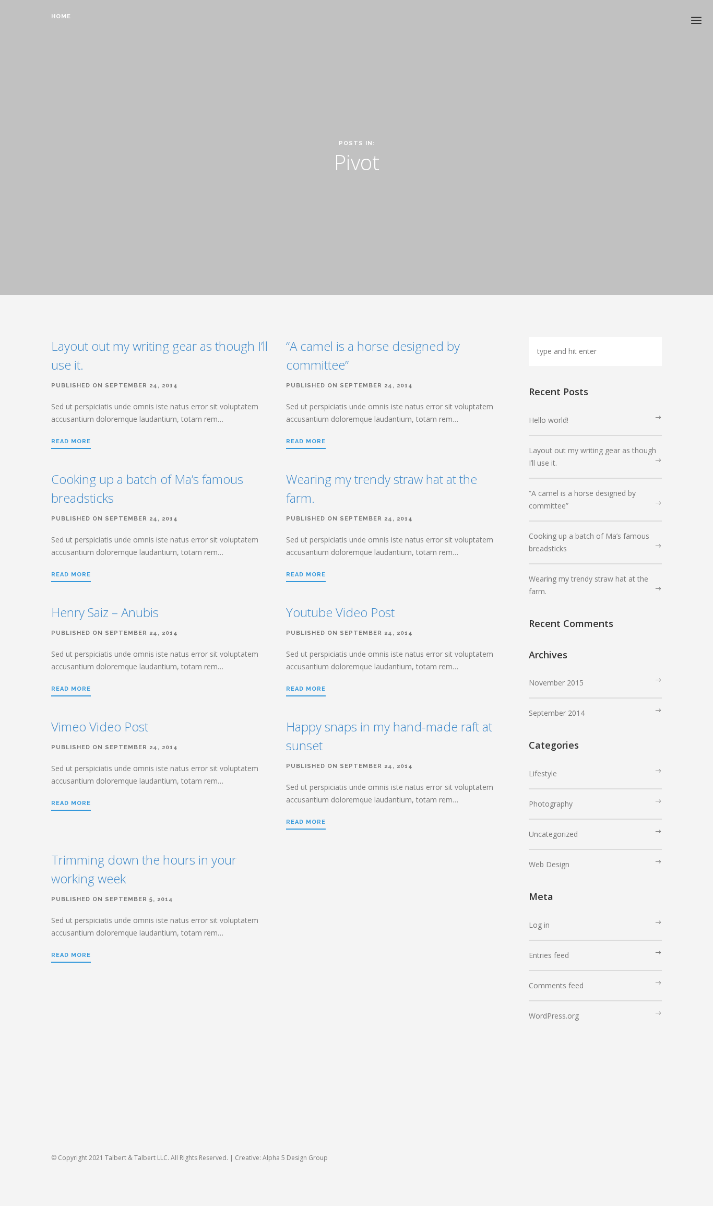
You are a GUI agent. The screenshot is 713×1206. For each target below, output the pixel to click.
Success (67, 32)
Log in (539, 925)
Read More (71, 441)
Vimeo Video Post (99, 726)
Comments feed (556, 985)
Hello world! (548, 420)
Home (61, 16)
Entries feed (549, 955)
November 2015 (556, 683)
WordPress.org (554, 1016)
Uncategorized (553, 834)
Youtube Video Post (340, 612)
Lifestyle (543, 773)
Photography (551, 804)
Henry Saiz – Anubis (105, 612)
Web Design (549, 864)
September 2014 (557, 713)
